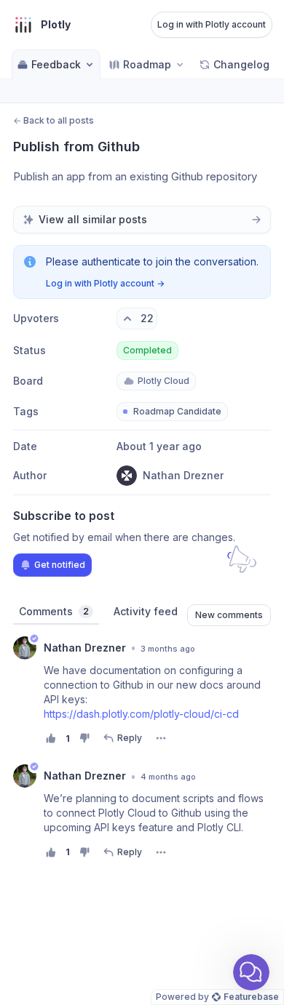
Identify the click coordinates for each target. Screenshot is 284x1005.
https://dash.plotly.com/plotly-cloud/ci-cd (141, 714)
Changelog (241, 64)
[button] (251, 972)
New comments (229, 614)
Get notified (59, 564)
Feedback (56, 64)
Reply (129, 737)
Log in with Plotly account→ (105, 283)
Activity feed (146, 611)
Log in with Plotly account (211, 24)
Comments (54, 611)
